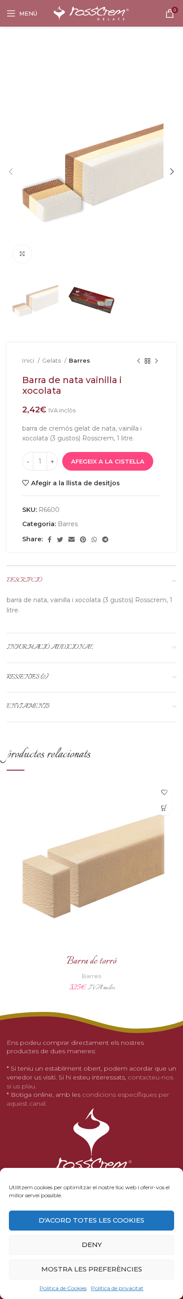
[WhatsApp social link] (94, 539)
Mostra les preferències (91, 1269)
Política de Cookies (63, 1288)
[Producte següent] (156, 360)
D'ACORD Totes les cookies (91, 1220)
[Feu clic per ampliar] (22, 254)
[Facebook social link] (49, 539)
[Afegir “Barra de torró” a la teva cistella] (164, 807)
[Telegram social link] (105, 539)
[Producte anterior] (138, 360)
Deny (92, 1244)
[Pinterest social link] (83, 539)
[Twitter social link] (60, 539)
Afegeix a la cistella (107, 461)
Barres (79, 360)
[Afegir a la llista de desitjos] (164, 792)
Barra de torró (91, 961)
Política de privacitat (117, 1288)
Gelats (52, 360)
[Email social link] (71, 539)
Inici (29, 360)
